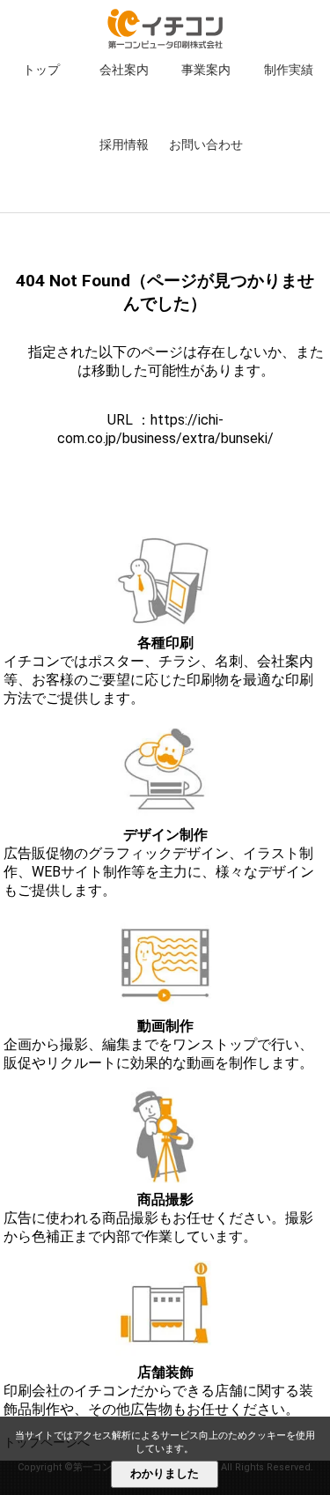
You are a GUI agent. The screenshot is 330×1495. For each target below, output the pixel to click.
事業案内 (206, 70)
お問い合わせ (206, 144)
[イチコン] (165, 44)
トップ (41, 70)
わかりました (164, 1473)
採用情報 (124, 144)
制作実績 (288, 70)
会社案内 (124, 70)
